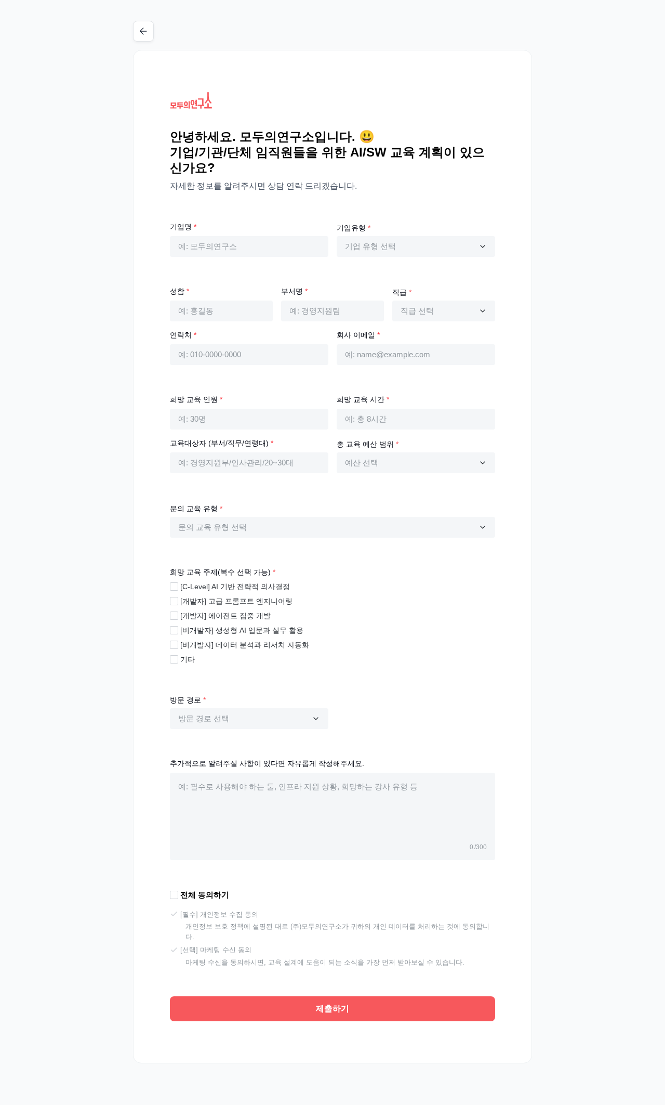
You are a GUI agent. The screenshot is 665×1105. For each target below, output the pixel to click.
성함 (179, 291)
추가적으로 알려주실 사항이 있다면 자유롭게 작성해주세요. (267, 763)
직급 (401, 292)
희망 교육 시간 (363, 399)
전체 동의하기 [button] (204, 894)
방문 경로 (188, 700)
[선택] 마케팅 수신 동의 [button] (215, 950)
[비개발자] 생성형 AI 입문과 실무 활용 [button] (241, 630)
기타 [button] (187, 659)
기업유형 (353, 228)
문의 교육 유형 (196, 508)
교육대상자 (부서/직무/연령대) (221, 443)
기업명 (183, 227)
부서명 (294, 291)
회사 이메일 (358, 335)
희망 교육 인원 (196, 399)
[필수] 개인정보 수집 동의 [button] (219, 914)
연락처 (183, 335)
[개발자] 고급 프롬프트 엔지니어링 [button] (236, 601)
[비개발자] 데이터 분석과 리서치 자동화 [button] (244, 645)
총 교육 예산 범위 (367, 444)
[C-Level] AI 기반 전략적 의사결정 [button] (235, 586)
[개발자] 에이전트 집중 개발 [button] (225, 616)
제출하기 (332, 1008)
